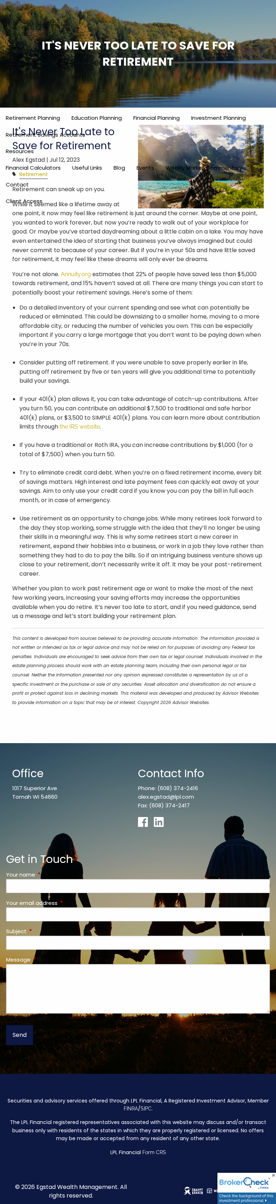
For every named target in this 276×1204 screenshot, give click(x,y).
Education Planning (97, 118)
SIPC (146, 1108)
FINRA (131, 1108)
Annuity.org (76, 274)
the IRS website (80, 426)
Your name (48, 874)
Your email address (59, 903)
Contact (17, 184)
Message (46, 959)
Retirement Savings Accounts (45, 134)
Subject (44, 931)
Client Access (24, 201)
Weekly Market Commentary (204, 167)
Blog (119, 167)
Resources (20, 151)
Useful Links (87, 167)
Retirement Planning (33, 118)
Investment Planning (218, 118)
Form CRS (154, 1152)
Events (145, 167)
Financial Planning (156, 118)
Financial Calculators (33, 167)
